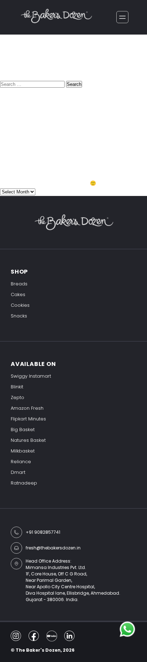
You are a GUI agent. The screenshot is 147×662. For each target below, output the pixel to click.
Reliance (21, 461)
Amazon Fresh (27, 408)
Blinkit (17, 386)
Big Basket (23, 429)
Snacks (19, 315)
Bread (8, 162)
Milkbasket (23, 451)
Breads (19, 283)
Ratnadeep (24, 483)
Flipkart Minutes (28, 418)
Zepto (17, 397)
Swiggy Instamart (31, 376)
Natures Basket (28, 440)
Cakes (18, 294)
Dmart (18, 472)
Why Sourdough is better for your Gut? (54, 123)
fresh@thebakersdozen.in (53, 548)
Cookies (20, 305)
